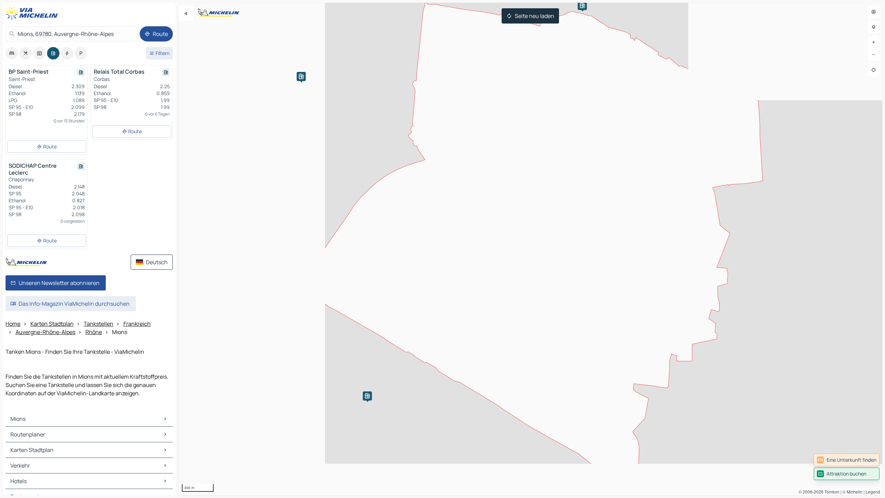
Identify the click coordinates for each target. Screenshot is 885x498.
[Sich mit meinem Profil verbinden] (873, 12)
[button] (582, 5)
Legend (873, 492)
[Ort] (873, 70)
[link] (846, 460)
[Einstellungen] (873, 27)
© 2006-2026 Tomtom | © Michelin (831, 492)
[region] (530, 249)
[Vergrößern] (873, 42)
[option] (12, 53)
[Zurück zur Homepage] (33, 13)
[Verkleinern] (873, 54)
